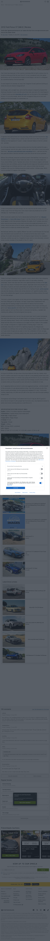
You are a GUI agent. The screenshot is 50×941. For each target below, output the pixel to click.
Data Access (25, 492)
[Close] (47, 448)
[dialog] (25, 470)
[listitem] (25, 466)
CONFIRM (15, 487)
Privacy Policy (32, 492)
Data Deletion (17, 492)
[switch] (41, 469)
